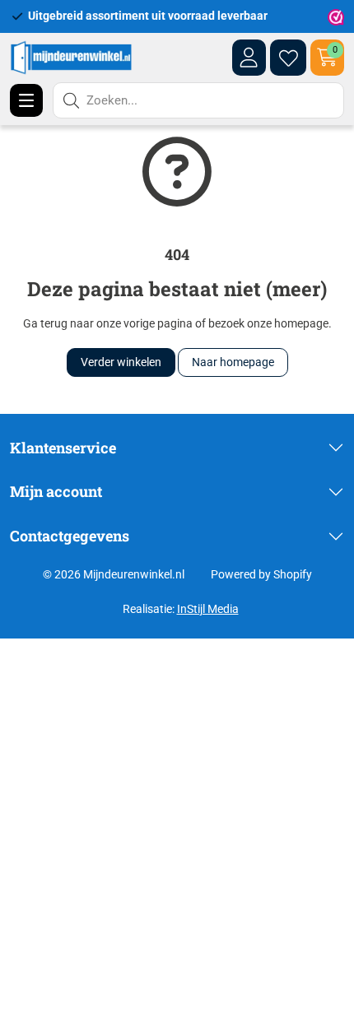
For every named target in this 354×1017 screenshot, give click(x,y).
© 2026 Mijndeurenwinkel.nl (113, 574)
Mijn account (56, 491)
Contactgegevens (69, 536)
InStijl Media (208, 608)
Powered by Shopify (261, 574)
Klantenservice (63, 447)
